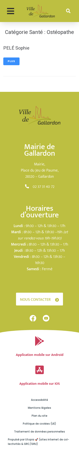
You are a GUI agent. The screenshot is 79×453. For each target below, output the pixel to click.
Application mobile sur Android (39, 355)
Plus (11, 61)
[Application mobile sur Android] (39, 341)
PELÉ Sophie (16, 48)
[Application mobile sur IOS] (39, 370)
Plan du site (39, 416)
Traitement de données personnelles (39, 431)
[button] (10, 11)
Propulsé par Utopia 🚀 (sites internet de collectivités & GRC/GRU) (38, 442)
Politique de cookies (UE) (39, 423)
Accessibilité (39, 400)
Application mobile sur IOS (39, 384)
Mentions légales (39, 408)
